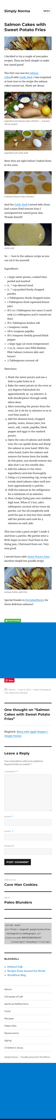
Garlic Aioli (25, 77)
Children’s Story (13, 1047)
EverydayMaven (34, 600)
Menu (46, 11)
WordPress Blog (16, 975)
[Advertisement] (28, 650)
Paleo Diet (14, 693)
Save (11, 680)
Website (9, 846)
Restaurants (11, 1033)
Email (8, 831)
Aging (7, 1040)
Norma (12, 689)
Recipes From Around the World (26, 970)
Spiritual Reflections (16, 1004)
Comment (11, 771)
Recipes (23, 693)
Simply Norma (17, 11)
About (8, 989)
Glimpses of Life (13, 996)
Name (8, 816)
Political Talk (15, 966)
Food (35, 689)
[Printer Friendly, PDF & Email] (28, 620)
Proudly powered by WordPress (35, 1057)
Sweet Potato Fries (38, 556)
